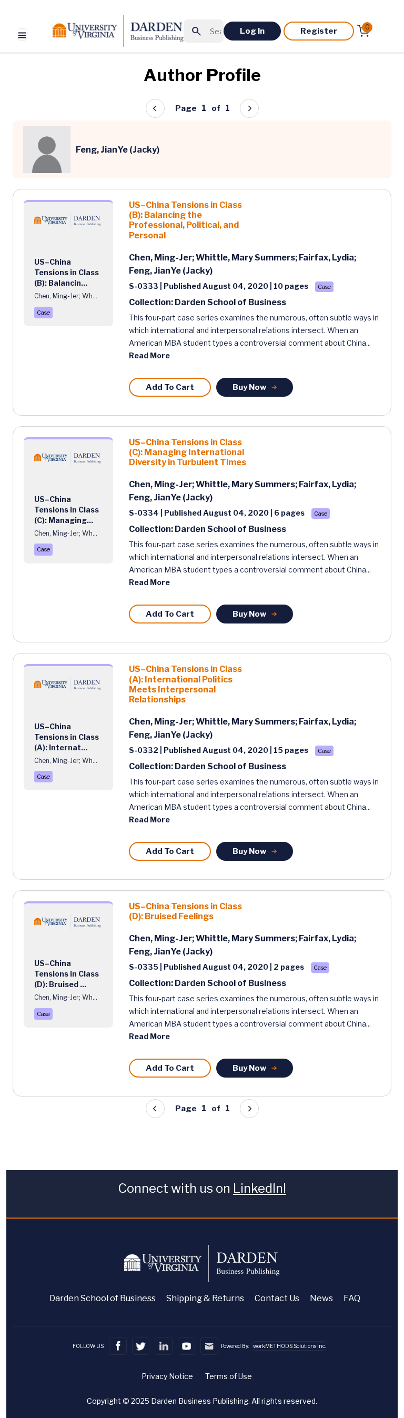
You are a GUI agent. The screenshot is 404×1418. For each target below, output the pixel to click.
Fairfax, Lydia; (327, 258)
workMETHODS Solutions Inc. (289, 1346)
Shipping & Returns (205, 1298)
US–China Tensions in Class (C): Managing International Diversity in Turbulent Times (187, 452)
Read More (149, 355)
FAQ (352, 1298)
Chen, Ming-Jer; (162, 258)
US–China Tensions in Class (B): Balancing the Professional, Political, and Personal (185, 220)
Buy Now (249, 387)
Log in (252, 31)
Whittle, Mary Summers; (247, 258)
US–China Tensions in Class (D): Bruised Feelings (185, 911)
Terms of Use (228, 1376)
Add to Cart (170, 387)
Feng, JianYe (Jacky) (171, 271)
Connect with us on (202, 1188)
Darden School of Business (102, 1298)
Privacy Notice (167, 1376)
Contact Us (277, 1298)
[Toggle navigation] (22, 34)
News (321, 1298)
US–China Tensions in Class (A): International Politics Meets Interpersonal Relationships (185, 684)
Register (318, 31)
